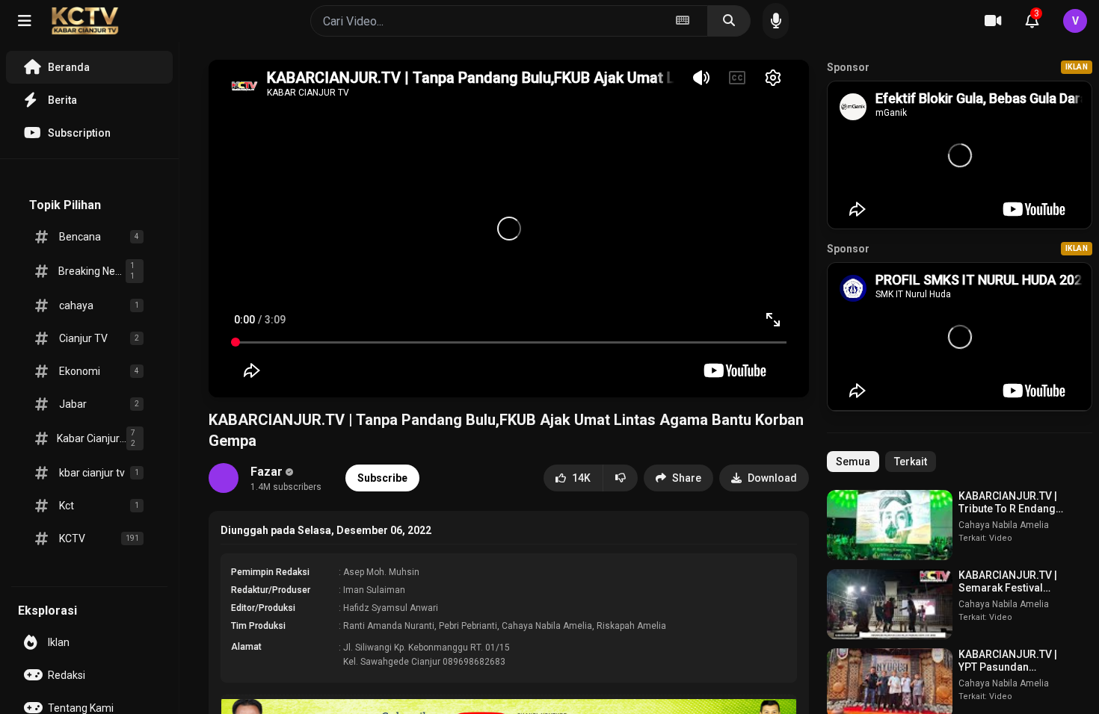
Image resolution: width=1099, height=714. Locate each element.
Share (686, 478)
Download (772, 478)
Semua (853, 462)
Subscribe (382, 478)
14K (581, 478)
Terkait (910, 462)
